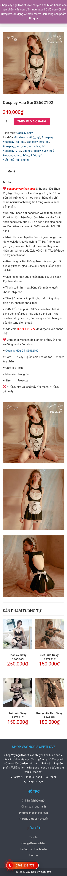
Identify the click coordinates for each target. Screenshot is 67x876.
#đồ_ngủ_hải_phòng (16, 159)
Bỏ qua (33, 18)
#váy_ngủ (48, 150)
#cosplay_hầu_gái (37, 142)
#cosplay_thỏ (37, 146)
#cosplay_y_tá (12, 150)
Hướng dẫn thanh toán (33, 849)
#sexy (37, 150)
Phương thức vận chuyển (33, 818)
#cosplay (47, 137)
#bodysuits (21, 137)
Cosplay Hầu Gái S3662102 (21, 350)
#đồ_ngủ (36, 155)
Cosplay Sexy (24, 133)
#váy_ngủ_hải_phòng (16, 155)
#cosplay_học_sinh (15, 146)
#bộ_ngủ (34, 137)
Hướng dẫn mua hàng (33, 843)
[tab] (11, 171)
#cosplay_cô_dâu (14, 142)
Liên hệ (33, 855)
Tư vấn (33, 837)
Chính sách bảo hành (33, 806)
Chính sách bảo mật (33, 800)
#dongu (27, 150)
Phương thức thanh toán (33, 812)
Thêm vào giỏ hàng (31, 121)
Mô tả (11, 171)
